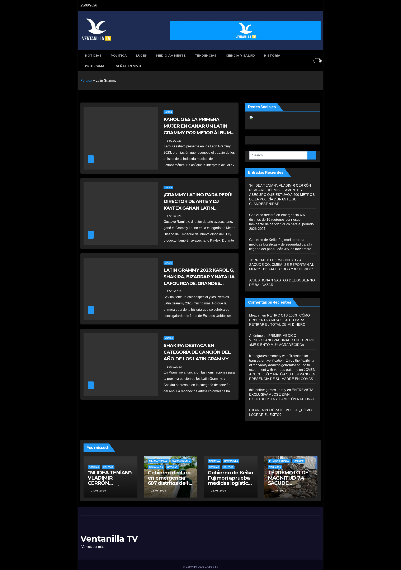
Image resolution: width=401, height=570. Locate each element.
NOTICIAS (93, 55)
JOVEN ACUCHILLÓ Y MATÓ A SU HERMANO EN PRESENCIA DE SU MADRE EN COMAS (282, 374)
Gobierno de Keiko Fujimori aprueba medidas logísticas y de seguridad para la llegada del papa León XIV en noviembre (280, 244)
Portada (86, 80)
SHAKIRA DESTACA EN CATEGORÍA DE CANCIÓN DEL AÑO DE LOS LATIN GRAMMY (197, 352)
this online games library (267, 390)
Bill (251, 410)
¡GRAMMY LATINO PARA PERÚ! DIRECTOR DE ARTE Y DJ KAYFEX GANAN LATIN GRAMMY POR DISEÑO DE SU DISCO (198, 208)
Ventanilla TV (109, 538)
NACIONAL (214, 461)
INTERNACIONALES (279, 461)
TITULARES (275, 467)
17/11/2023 (174, 216)
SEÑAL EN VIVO (128, 66)
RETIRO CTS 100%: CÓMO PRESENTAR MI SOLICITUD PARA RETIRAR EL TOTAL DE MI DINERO (279, 320)
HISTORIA (272, 55)
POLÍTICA (119, 55)
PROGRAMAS (96, 66)
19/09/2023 (174, 366)
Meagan (255, 315)
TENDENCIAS (206, 55)
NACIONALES (156, 467)
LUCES (141, 55)
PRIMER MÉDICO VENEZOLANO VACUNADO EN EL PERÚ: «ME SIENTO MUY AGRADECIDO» (282, 340)
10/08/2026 (278, 490)
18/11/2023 (174, 140)
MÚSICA (169, 338)
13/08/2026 (158, 490)
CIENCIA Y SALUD (240, 55)
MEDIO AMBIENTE (171, 55)
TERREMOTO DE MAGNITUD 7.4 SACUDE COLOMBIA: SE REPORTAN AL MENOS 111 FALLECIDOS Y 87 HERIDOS (282, 264)
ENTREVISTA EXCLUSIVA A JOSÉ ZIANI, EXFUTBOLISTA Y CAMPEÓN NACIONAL (282, 394)
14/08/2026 (98, 490)
